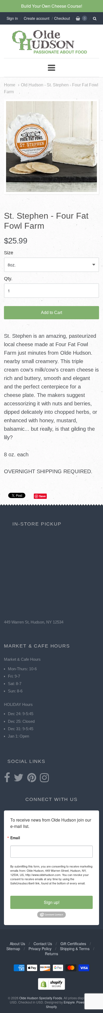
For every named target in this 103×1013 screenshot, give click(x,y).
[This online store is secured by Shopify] (51, 988)
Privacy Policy (40, 948)
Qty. (8, 278)
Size (8, 252)
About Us (17, 943)
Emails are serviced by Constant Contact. (37, 887)
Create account (36, 18)
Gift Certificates (73, 943)
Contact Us (43, 943)
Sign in (12, 18)
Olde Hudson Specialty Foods (40, 998)
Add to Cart (51, 312)
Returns (51, 953)
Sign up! (51, 902)
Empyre (69, 1002)
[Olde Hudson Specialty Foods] (51, 53)
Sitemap (13, 948)
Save (42, 496)
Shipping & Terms (75, 948)
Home (9, 84)
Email (15, 838)
